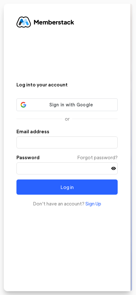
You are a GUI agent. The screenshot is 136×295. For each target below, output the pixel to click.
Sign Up (93, 203)
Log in (67, 187)
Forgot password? (97, 157)
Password (28, 157)
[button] (113, 168)
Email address (32, 131)
